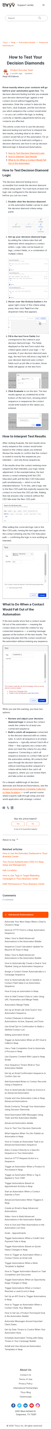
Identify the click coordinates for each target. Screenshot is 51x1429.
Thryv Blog (25, 1392)
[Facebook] (4, 808)
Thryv (5, 42)
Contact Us (25, 1375)
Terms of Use (25, 1379)
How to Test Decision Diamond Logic (26, 153)
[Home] (9, 5)
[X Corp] (8, 808)
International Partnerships (25, 1388)
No (33, 824)
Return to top (9, 840)
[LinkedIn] (12, 808)
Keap (13, 42)
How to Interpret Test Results (22, 156)
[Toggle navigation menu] (43, 5)
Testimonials (25, 1396)
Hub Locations (10, 870)
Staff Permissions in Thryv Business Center (23, 884)
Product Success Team (21, 70)
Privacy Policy (25, 1383)
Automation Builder (27, 42)
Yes (18, 824)
